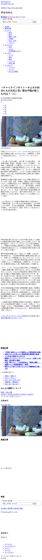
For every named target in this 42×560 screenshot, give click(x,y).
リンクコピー (9, 552)
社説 (10, 47)
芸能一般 (12, 63)
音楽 (10, 57)
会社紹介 (4, 508)
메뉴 (4, 558)
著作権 (9, 508)
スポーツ (12, 43)
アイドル (12, 61)
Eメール (7, 550)
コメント (12, 69)
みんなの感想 (13, 71)
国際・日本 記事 (6, 392)
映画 (10, 59)
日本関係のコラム (15, 51)
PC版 (14, 508)
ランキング (9, 65)
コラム (11, 49)
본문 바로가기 (6, 2)
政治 (10, 32)
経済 (10, 34)
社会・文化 (12, 41)
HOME (7, 26)
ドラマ (11, 55)
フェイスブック (10, 546)
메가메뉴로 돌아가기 (14, 17)
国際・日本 (12, 36)
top (2, 558)
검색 (34, 22)
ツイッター (9, 544)
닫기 (23, 17)
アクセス (12, 67)
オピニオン (9, 45)
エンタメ (8, 53)
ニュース (8, 30)
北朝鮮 (11, 39)
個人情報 (19, 508)
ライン (7, 548)
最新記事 (8, 28)
